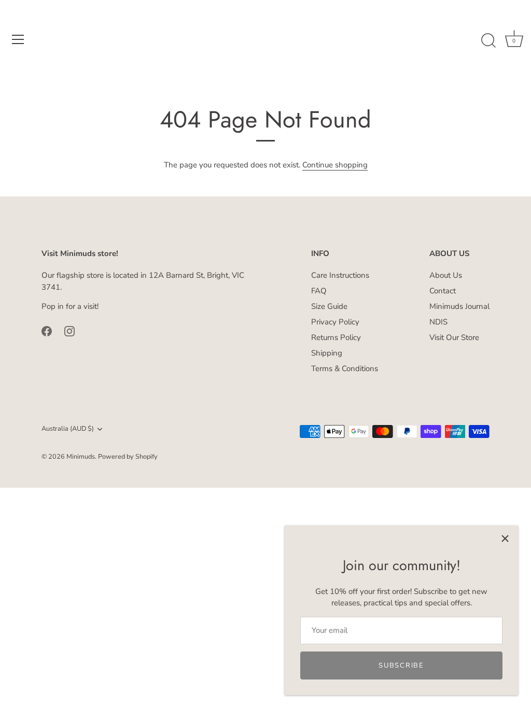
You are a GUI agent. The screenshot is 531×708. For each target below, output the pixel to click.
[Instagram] (69, 330)
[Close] (505, 538)
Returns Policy (336, 337)
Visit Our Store (454, 337)
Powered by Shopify (128, 456)
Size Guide (329, 306)
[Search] (488, 41)
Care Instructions (340, 275)
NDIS (438, 322)
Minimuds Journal (459, 306)
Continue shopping (335, 165)
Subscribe (401, 665)
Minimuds (80, 456)
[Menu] (18, 39)
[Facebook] (46, 330)
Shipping (326, 353)
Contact (442, 291)
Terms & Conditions (344, 368)
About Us (445, 275)
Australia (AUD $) (67, 429)
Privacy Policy (335, 322)
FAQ (319, 291)
